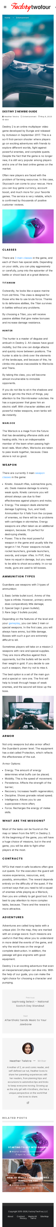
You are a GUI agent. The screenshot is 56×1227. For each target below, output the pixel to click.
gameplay (14, 623)
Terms (33, 1218)
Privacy (23, 1218)
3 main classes (23, 257)
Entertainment (29, 117)
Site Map (44, 1216)
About (10, 1216)
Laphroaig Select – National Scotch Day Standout (30, 1002)
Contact (21, 1216)
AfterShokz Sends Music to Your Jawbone (26, 1020)
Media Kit (32, 1216)
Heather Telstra (11, 116)
